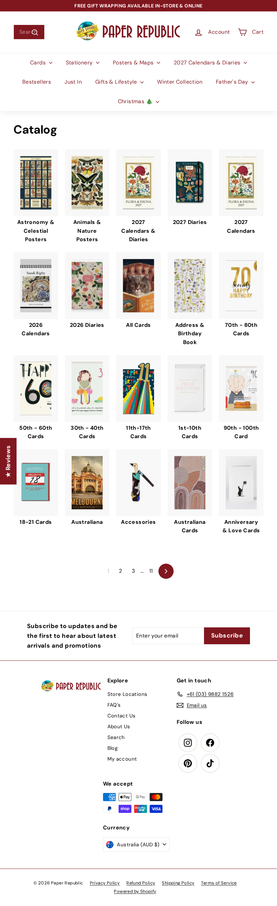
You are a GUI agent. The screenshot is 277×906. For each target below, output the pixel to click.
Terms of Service (218, 883)
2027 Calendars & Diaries (208, 62)
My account (122, 759)
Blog (112, 748)
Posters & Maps (134, 62)
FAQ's (114, 705)
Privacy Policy (105, 883)
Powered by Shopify (135, 891)
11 (151, 570)
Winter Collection (179, 81)
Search (116, 737)
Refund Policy (140, 883)
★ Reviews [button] (8, 461)
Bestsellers (36, 81)
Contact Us (121, 715)
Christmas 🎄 (136, 101)
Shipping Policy (178, 883)
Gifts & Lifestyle (116, 81)
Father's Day (233, 81)
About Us (118, 726)
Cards (38, 62)
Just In (73, 81)
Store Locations (127, 694)
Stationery (80, 62)
